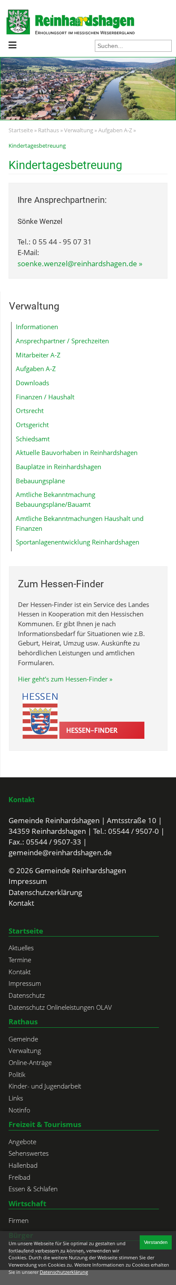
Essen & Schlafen (33, 1188)
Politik (17, 1074)
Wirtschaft (27, 1203)
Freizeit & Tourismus (45, 1124)
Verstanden (155, 1242)
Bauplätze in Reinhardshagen (58, 466)
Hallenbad (23, 1165)
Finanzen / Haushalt (45, 397)
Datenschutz (27, 995)
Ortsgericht (32, 424)
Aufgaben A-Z (115, 130)
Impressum (28, 881)
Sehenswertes (29, 1153)
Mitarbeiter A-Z (38, 355)
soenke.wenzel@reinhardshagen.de (77, 263)
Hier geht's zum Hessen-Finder (63, 679)
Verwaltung (78, 130)
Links (16, 1098)
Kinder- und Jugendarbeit (45, 1086)
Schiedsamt (33, 438)
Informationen (37, 326)
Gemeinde (23, 1039)
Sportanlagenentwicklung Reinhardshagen (77, 542)
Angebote (22, 1141)
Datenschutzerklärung (45, 892)
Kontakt (22, 799)
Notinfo (19, 1110)
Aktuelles (21, 947)
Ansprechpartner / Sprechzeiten (62, 340)
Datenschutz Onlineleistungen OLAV (60, 1007)
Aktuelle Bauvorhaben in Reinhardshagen (77, 452)
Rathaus (48, 130)
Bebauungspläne (40, 480)
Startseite (21, 130)
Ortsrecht (30, 410)
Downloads (32, 382)
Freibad (19, 1177)
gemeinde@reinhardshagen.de (60, 852)
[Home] (30, 22)
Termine (20, 959)
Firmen (19, 1220)
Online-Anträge (30, 1062)
